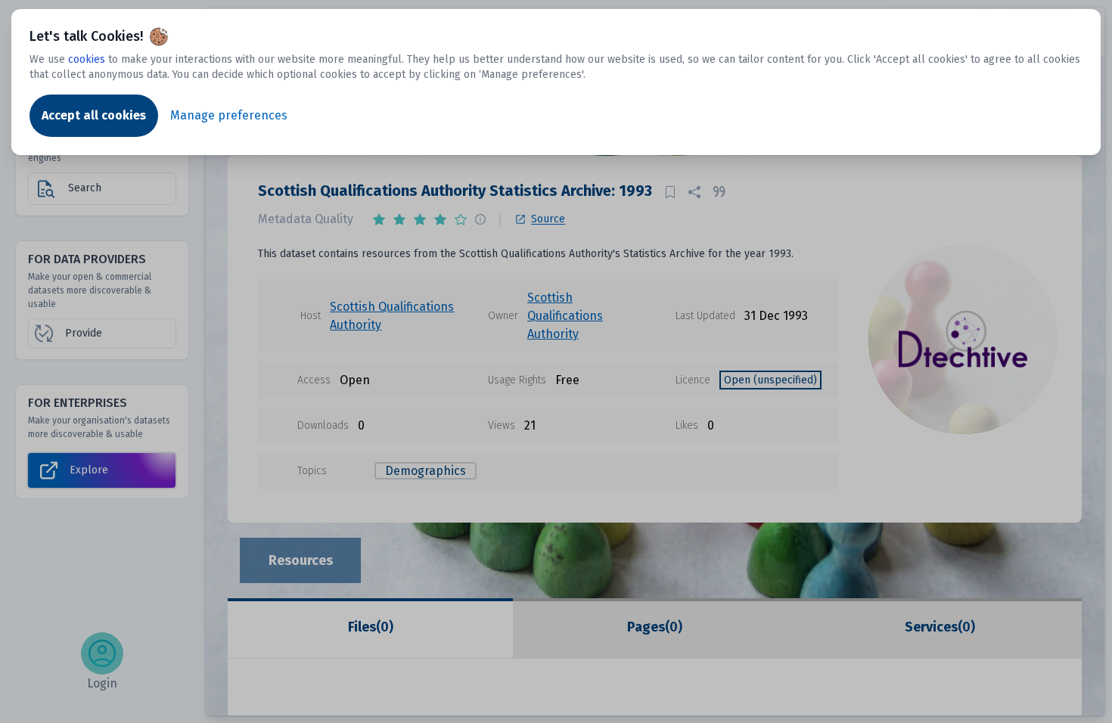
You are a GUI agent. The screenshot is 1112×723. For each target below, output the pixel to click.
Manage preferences (228, 115)
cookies (86, 59)
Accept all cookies (94, 115)
